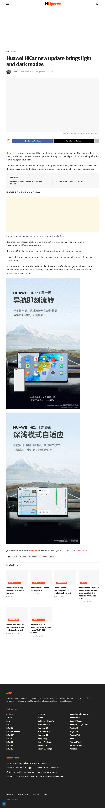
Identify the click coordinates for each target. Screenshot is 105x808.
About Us (9, 794)
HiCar (15, 556)
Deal (8, 721)
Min (15, 72)
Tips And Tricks (76, 742)
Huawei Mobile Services (79, 714)
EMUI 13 (9, 745)
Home (8, 51)
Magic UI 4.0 (75, 735)
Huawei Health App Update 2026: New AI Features (15, 590)
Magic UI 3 (74, 728)
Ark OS (9, 718)
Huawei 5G (42, 745)
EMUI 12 (9, 742)
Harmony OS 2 (44, 725)
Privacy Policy (23, 794)
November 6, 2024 (13, 633)
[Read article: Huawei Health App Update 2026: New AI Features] (17, 577)
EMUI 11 (9, 738)
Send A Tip (47, 794)
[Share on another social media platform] (96, 141)
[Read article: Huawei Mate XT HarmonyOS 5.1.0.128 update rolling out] (65, 577)
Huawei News (75, 718)
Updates (15, 51)
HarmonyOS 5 (61, 583)
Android (9, 714)
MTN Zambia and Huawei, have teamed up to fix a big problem (31, 772)
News (72, 738)
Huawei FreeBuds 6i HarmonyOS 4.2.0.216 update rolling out (15, 627)
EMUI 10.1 (10, 735)
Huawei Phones (76, 721)
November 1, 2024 (37, 636)
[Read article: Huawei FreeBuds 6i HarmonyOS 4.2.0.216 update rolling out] (17, 614)
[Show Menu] (7, 4)
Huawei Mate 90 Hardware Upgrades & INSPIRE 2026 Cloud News (33, 768)
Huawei (9, 153)
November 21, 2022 (28, 72)
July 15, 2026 (11, 596)
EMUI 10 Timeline (13, 732)
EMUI (8, 725)
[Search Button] (97, 4)
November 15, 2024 (85, 602)
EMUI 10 (9, 728)
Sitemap (36, 794)
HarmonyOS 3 (44, 728)
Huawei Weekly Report (79, 725)
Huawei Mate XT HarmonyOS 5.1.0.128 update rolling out (63, 590)
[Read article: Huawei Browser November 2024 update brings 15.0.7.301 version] (41, 614)
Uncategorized (76, 745)
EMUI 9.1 (41, 714)
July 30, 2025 (60, 596)
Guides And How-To (46, 721)
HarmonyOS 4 (13, 619)
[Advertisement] (52, 29)
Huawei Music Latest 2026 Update (69, 181)
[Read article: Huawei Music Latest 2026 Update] (41, 577)
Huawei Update (49, 556)
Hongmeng (42, 738)
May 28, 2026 (35, 594)
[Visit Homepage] (52, 4)
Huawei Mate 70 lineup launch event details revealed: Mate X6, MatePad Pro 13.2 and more (88, 593)
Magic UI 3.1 (74, 732)
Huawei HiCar (34, 556)
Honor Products (45, 742)
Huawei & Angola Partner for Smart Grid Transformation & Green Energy (35, 776)
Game (40, 718)
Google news (81, 550)
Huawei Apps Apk (14, 583)
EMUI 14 (9, 749)
